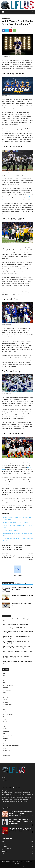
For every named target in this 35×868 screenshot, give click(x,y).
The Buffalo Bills (27, 545)
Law (4, 716)
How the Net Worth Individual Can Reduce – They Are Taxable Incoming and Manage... (21, 821)
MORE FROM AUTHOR (20, 583)
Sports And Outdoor (10, 16)
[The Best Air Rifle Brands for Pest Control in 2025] (6, 589)
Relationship (6, 731)
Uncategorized (6, 750)
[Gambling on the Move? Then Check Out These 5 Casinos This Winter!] (5, 830)
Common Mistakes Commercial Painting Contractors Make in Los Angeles (16, 637)
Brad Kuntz (11, 825)
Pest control (6, 721)
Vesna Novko (6, 27)
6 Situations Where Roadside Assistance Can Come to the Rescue (25, 557)
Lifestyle (5, 719)
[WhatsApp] (14, 30)
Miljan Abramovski (13, 815)
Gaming (5, 699)
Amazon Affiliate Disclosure (18, 861)
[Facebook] (3, 30)
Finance (5, 695)
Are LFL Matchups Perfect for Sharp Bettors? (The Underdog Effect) (16, 642)
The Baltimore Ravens (17, 545)
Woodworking (6, 755)
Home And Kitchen (8, 714)
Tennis (4, 741)
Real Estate (6, 728)
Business (5, 678)
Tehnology (5, 738)
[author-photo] (17, 573)
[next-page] (5, 611)
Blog (4, 675)
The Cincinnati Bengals (7, 547)
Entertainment (6, 690)
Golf (4, 709)
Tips (4, 743)
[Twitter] (7, 30)
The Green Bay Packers (7, 549)
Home (3, 16)
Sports (4, 733)
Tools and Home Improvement (11, 745)
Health (4, 712)
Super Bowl (8, 545)
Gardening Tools (7, 704)
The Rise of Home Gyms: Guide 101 (22, 595)
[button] (2, 12)
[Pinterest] (10, 30)
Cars (4, 680)
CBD (4, 683)
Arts (4, 673)
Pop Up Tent (6, 726)
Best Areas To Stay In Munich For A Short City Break (16, 628)
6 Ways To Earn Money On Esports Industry (9, 556)
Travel (4, 748)
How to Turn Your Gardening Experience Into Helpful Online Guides (18, 619)
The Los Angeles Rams (18, 549)
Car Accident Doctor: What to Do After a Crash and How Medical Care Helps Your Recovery (17, 657)
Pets (4, 724)
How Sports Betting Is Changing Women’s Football (15, 624)
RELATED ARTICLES (8, 583)
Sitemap (8, 861)
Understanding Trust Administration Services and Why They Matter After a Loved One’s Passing (17, 647)
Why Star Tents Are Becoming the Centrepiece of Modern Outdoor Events (18, 632)
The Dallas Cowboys (18, 547)
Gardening (5, 702)
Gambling (5, 697)
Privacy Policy (29, 861)
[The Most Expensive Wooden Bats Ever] (6, 605)
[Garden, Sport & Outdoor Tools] (17, 5)
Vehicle (5, 753)
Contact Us (17, 863)
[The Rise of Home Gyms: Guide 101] (6, 597)
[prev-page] (3, 611)
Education (5, 687)
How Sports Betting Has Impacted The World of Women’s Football (17, 652)
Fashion (5, 692)
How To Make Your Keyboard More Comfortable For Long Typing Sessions (17, 662)
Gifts (4, 707)
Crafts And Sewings (8, 685)
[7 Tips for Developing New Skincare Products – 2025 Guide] (5, 814)
